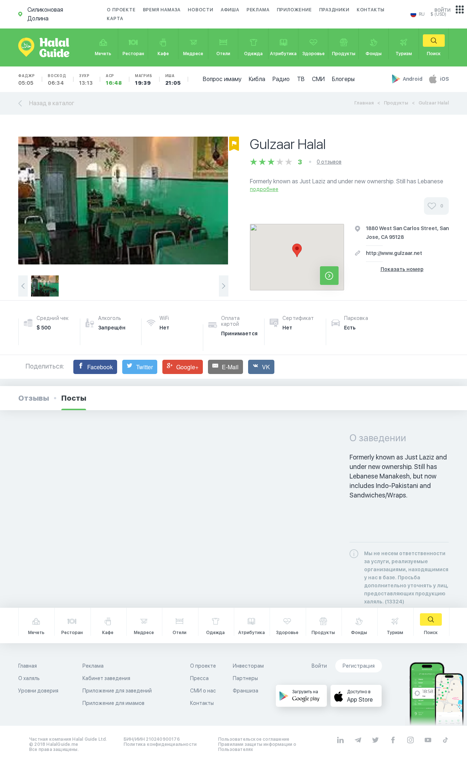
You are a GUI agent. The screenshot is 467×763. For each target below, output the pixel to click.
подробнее (264, 189)
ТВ (301, 79)
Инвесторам (248, 666)
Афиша (230, 9)
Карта (115, 18)
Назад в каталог (51, 103)
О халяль (29, 678)
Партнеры (245, 678)
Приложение (294, 9)
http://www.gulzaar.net (394, 253)
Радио (281, 79)
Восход (57, 79)
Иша (173, 79)
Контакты (371, 9)
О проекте (121, 9)
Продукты (396, 103)
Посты (73, 398)
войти (443, 9)
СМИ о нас (203, 691)
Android (413, 79)
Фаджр (26, 79)
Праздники (334, 9)
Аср (114, 79)
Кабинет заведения (106, 678)
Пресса (199, 678)
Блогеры (343, 79)
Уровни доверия (38, 691)
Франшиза (245, 691)
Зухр (86, 79)
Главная (364, 103)
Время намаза (162, 9)
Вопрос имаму (222, 79)
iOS (444, 79)
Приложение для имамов (113, 703)
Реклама (258, 9)
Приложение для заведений (117, 691)
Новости (200, 9)
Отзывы (33, 398)
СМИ (318, 79)
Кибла (257, 79)
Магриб (144, 79)
